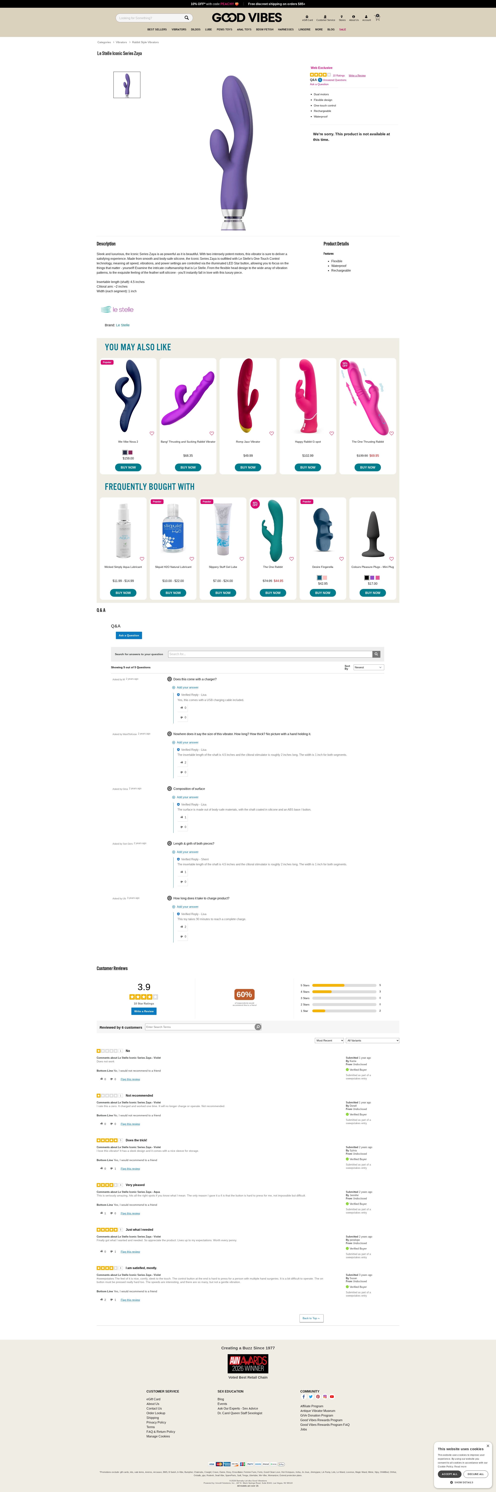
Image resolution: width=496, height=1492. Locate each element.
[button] (125, 452)
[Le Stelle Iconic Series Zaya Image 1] (233, 148)
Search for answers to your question (139, 654)
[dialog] (463, 1465)
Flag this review (130, 1079)
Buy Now (128, 467)
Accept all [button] (449, 1474)
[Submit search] (376, 654)
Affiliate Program (311, 1406)
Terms (150, 1427)
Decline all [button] (476, 1474)
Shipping (152, 1418)
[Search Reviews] (258, 1027)
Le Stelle (123, 325)
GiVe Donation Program (316, 1415)
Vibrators (121, 42)
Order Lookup (155, 1413)
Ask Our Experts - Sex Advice (238, 1408)
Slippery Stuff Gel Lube (223, 567)
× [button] (487, 1446)
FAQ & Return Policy (160, 1432)
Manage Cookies (158, 1436)
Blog (221, 1399)
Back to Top (310, 1318)
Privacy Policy (156, 1422)
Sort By (347, 667)
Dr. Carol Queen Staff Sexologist (240, 1413)
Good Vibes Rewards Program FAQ (325, 1425)
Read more (460, 1466)
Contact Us (154, 1408)
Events (222, 1404)
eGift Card (153, 1399)
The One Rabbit (273, 567)
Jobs (303, 1429)
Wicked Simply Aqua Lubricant (123, 567)
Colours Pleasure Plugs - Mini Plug (372, 567)
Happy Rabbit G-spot (308, 441)
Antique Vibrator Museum (317, 1411)
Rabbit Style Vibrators (145, 42)
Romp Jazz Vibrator (248, 441)
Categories (104, 42)
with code (215, 4)
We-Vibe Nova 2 (128, 441)
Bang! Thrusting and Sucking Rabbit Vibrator (188, 441)
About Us (152, 1404)
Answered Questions (334, 80)
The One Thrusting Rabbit (368, 441)
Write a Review (357, 75)
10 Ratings (339, 75)
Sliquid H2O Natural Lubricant (173, 567)
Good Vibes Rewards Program (321, 1420)
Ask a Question (319, 84)
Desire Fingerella (322, 567)
